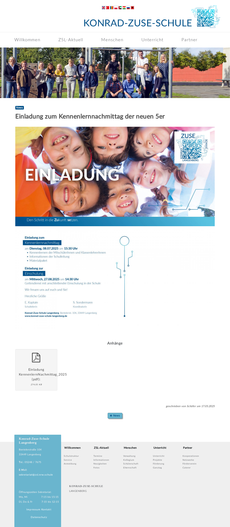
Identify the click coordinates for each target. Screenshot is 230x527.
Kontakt (46, 509)
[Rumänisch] (112, 7)
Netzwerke (188, 460)
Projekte (157, 460)
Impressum (33, 509)
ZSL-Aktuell (70, 40)
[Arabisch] (120, 7)
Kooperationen (191, 456)
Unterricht (152, 40)
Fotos (96, 468)
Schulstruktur (71, 456)
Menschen (112, 40)
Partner (189, 40)
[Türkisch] (107, 7)
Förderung (158, 464)
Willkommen (27, 40)
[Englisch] (103, 7)
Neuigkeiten (100, 464)
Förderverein (190, 464)
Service (68, 460)
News (116, 415)
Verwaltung (129, 456)
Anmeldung (70, 464)
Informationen (101, 460)
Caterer (187, 468)
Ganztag (157, 468)
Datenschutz (39, 517)
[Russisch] (128, 7)
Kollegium (128, 460)
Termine (97, 456)
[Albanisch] (132, 7)
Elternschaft (130, 468)
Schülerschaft (130, 464)
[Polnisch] (116, 7)
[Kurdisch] (124, 7)
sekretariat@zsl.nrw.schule (36, 475)
